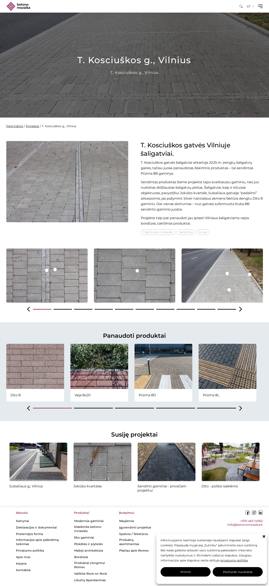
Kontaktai (23, 570)
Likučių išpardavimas (90, 580)
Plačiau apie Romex (134, 550)
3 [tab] (83, 309)
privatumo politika (234, 560)
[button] (264, 536)
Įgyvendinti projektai (135, 527)
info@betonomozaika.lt (245, 525)
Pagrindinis (14, 126)
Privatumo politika (30, 550)
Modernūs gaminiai (89, 521)
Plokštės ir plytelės (88, 544)
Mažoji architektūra (88, 550)
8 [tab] (186, 309)
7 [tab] (165, 309)
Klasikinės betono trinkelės (87, 529)
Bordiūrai (81, 557)
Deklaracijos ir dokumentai (36, 527)
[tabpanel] (47, 276)
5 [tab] (124, 309)
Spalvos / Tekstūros (133, 534)
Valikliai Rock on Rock (90, 574)
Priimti (186, 572)
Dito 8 (258, 198)
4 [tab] (104, 309)
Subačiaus (216, 193)
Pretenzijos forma (29, 534)
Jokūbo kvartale (193, 193)
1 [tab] (42, 309)
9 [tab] (206, 309)
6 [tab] (145, 309)
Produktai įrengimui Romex (89, 565)
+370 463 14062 (251, 521)
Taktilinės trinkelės (158, 232)
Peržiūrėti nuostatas (238, 572)
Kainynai (22, 521)
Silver (203, 232)
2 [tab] (63, 309)
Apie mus (23, 557)
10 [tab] (227, 309)
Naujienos (126, 521)
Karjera (21, 563)
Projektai (32, 126)
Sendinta (186, 232)
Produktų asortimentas (129, 542)
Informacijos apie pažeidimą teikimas (37, 542)
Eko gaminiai (84, 537)
